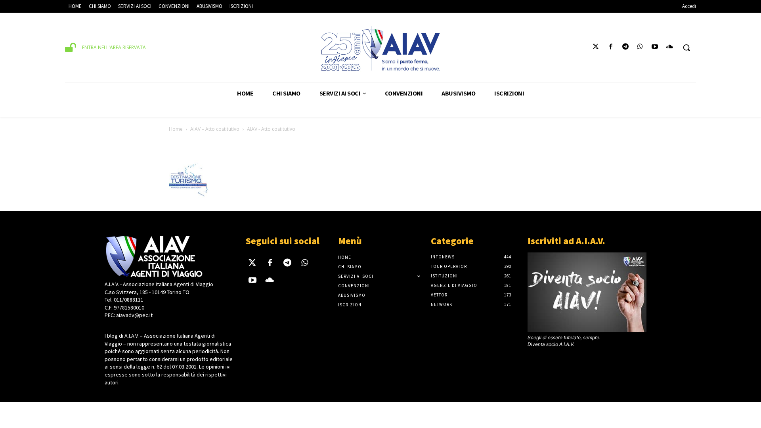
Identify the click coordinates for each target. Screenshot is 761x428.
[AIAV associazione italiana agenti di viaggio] (380, 48)
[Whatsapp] (640, 47)
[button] (686, 47)
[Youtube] (655, 47)
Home (176, 129)
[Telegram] (625, 47)
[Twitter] (596, 47)
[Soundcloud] (669, 47)
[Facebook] (610, 47)
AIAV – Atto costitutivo (214, 129)
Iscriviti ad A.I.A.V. (566, 241)
